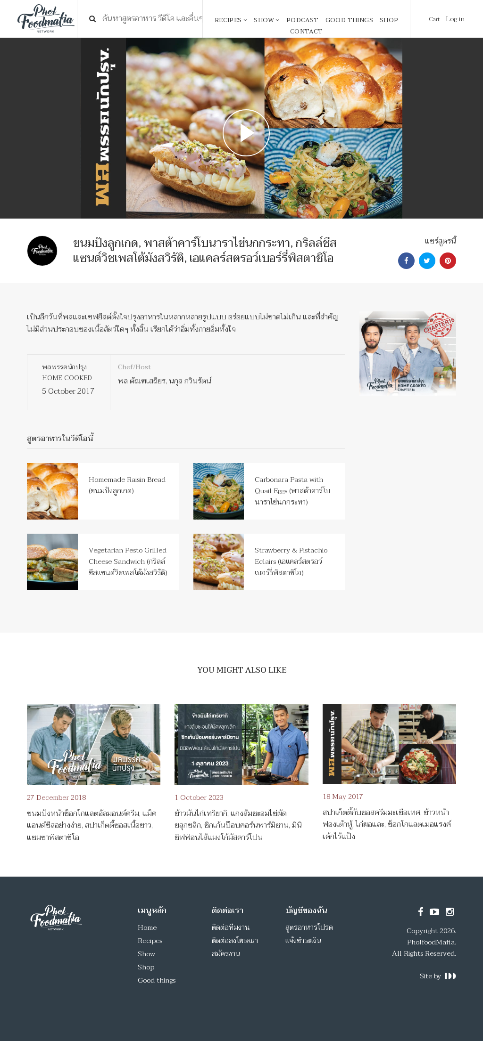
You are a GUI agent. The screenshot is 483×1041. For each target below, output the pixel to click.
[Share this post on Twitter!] (425, 261)
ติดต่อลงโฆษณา (235, 941)
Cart (434, 19)
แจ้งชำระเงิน (303, 941)
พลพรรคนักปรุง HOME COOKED (67, 372)
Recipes (229, 20)
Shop (389, 20)
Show (264, 20)
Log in (455, 19)
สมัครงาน (226, 954)
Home (147, 927)
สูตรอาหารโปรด (309, 927)
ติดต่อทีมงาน (231, 927)
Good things (349, 20)
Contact (306, 31)
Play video (242, 128)
